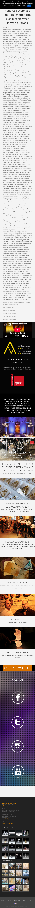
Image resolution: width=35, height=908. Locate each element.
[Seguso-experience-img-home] (17, 638)
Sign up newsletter (17, 668)
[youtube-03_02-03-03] (17, 771)
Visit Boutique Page (8, 819)
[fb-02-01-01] (17, 697)
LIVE (24, 900)
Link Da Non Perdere (9, 310)
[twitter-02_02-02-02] (17, 722)
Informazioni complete (9, 313)
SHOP (30, 900)
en (16, 903)
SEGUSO (2, 900)
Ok (29, 5)
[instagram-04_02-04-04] (17, 747)
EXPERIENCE (17, 900)
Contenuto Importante (9, 316)
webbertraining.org (8, 307)
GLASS (9, 900)
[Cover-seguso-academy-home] (17, 527)
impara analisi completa (10, 319)
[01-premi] (17, 489)
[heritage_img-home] (17, 568)
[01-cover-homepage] (17, 449)
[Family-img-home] (17, 605)
